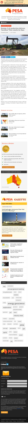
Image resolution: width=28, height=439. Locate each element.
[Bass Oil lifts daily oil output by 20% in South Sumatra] (4, 117)
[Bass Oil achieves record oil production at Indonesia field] (4, 137)
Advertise (3, 421)
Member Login (18, 5)
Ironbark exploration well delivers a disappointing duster (16, 276)
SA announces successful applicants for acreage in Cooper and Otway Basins (16, 270)
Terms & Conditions (20, 421)
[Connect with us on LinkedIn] (5, 364)
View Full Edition (7, 235)
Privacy (14, 421)
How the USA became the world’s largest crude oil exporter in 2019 (16, 251)
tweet (13, 57)
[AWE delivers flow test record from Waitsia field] (4, 123)
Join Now (25, 5)
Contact (7, 421)
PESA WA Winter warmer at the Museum (17, 263)
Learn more (19, 408)
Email (2, 386)
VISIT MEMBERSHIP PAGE (8, 167)
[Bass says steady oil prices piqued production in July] (4, 130)
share (3, 57)
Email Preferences (19, 3)
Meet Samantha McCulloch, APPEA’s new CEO (17, 257)
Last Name (3, 383)
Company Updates (6, 25)
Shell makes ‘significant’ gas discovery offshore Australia (16, 245)
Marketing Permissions (6, 389)
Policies (10, 421)
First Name (3, 381)
